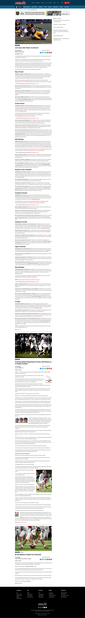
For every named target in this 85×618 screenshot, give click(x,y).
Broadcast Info (51, 594)
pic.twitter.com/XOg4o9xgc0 (46, 81)
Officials (50, 2)
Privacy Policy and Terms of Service (45, 613)
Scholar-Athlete (19, 594)
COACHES (40, 590)
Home (16, 9)
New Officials (63, 594)
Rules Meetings (41, 594)
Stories (25, 9)
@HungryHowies (31, 150)
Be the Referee (19, 583)
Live (46, 2)
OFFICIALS (63, 590)
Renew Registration (64, 592)
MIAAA (28, 592)
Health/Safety (40, 595)
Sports (18, 9)
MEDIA (50, 590)
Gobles (25, 522)
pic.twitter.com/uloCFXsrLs (35, 279)
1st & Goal (19, 329)
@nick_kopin (23, 201)
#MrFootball (26, 150)
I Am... (58, 2)
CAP (39, 592)
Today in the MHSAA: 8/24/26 (58, 35)
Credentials (51, 592)
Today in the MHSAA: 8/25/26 (58, 27)
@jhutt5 (21, 275)
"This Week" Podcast (52, 595)
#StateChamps (33, 81)
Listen (35, 566)
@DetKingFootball (22, 114)
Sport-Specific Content (65, 595)
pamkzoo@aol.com (27, 515)
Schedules (38, 2)
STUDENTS (18, 590)
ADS (28, 590)
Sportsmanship (19, 598)
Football (21, 9)
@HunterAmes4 (24, 80)
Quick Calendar (29, 595)
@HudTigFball (42, 201)
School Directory (30, 594)
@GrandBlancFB (17, 81)
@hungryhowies (27, 279)
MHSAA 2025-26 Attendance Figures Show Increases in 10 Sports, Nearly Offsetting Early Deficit (61, 31)
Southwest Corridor (20, 522)
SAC (17, 592)
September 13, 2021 (35, 281)
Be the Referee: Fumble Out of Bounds (59, 24)
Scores (33, 2)
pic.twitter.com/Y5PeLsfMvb (40, 202)
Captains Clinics (19, 595)
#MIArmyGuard (39, 81)
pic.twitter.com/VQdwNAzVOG (40, 150)
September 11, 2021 (35, 83)
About (54, 2)
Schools (42, 2)
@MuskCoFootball (40, 275)
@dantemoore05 (31, 113)
